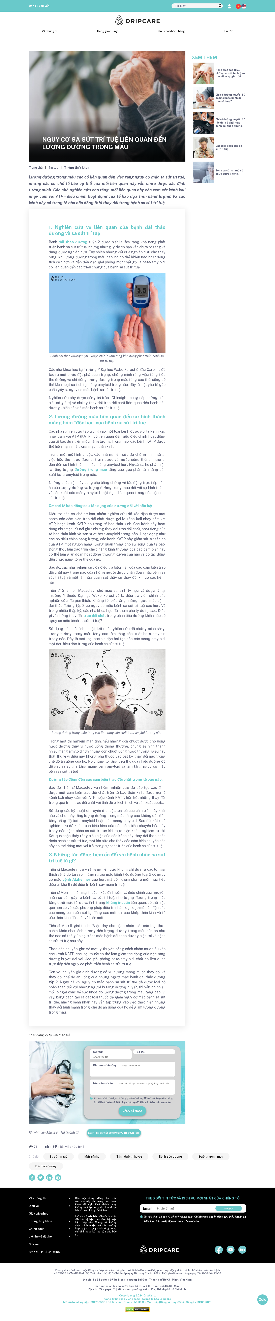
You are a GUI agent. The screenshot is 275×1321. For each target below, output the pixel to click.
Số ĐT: (140, 1051)
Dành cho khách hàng (171, 31)
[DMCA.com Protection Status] (137, 1309)
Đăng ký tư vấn (39, 5)
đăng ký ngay (132, 1110)
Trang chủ (36, 167)
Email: (148, 1208)
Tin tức (228, 31)
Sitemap (34, 1244)
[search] (220, 6)
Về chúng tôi (50, 31)
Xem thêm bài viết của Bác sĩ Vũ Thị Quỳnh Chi (114, 1133)
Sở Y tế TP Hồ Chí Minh (44, 1252)
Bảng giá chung (107, 31)
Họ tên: (98, 1051)
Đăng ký (228, 1208)
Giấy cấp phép (38, 1213)
